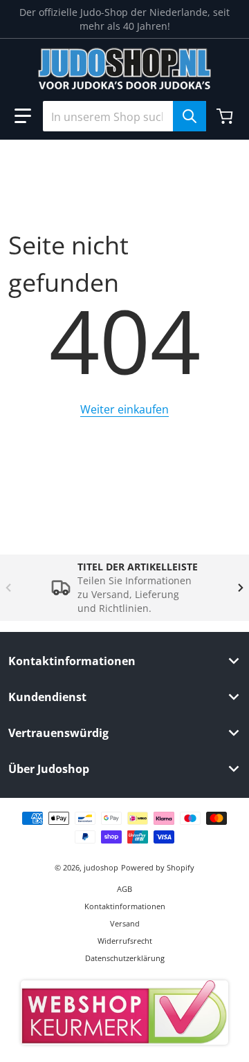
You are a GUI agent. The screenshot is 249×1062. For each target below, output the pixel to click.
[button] (22, 116)
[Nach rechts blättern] (240, 588)
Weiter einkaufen (124, 409)
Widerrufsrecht (125, 940)
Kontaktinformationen (124, 906)
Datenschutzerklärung (125, 958)
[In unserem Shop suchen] (189, 116)
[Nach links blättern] (8, 588)
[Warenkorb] (226, 116)
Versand (125, 923)
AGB (124, 889)
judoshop (101, 867)
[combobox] (124, 116)
